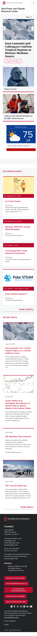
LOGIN (6, 624)
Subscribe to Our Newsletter (15, 596)
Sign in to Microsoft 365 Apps (16, 602)
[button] (4, 28)
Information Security (14, 568)
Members (8, 563)
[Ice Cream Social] (18, 196)
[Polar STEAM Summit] (18, 287)
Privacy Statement (10, 621)
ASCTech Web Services (27, 633)
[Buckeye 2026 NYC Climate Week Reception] (18, 230)
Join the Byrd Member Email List (16, 583)
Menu (28, 17)
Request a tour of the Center (15, 578)
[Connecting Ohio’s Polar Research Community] (18, 254)
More (26, 309)
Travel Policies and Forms (16, 570)
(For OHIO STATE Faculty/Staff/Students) (18, 590)
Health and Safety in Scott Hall (17, 566)
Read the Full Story (13, 61)
